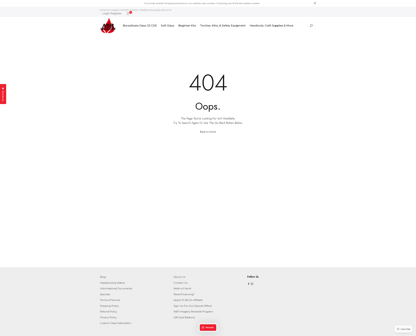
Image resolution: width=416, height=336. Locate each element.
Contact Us (180, 282)
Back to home (208, 131)
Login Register (112, 13)
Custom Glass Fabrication (115, 323)
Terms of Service (110, 300)
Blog (103, 276)
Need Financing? (184, 294)
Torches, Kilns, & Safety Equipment (223, 25)
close (101, 3)
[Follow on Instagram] (252, 284)
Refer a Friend (182, 288)
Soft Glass (167, 25)
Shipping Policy (109, 305)
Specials (105, 294)
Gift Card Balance (184, 317)
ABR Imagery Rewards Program (193, 311)
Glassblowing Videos (112, 282)
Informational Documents (116, 288)
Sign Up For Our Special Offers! (193, 305)
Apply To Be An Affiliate (188, 300)
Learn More (266, 3)
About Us (179, 276)
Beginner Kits (187, 25)
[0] (128, 13)
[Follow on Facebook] (248, 284)
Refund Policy (108, 311)
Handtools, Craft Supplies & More (271, 25)
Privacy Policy (108, 317)
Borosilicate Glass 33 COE (140, 25)
